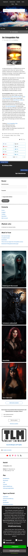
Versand (5, 484)
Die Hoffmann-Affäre (16, 96)
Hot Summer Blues (5, 236)
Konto (23, 1)
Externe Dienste (10, 542)
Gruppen (3, 212)
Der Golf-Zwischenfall (11, 106)
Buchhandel (6, 502)
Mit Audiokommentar (8, 414)
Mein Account (4, 218)
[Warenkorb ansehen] (26, 28)
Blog (16, 4)
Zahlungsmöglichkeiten (8, 488)
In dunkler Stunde (5, 237)
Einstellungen (10, 523)
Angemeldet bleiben (7, 196)
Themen (22, 133)
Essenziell (8, 540)
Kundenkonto (6, 478)
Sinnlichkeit (4, 239)
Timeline (3, 214)
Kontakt (18, 1)
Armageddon (7, 135)
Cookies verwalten (7, 450)
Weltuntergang (5, 137)
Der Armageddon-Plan (12, 123)
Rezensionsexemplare (8, 504)
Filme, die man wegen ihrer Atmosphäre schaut (12, 241)
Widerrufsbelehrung (7, 486)
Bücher (5, 133)
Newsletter (3, 216)
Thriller (18, 135)
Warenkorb (5, 480)
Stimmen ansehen (14, 423)
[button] (8, 144)
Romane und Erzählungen (13, 133)
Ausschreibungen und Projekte (14, 444)
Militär (11, 135)
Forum (3, 210)
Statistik (20, 540)
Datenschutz (12, 1)
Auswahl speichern (14, 550)
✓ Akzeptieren (14, 546)
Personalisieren (14, 553)
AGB (4, 482)
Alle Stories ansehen (14, 402)
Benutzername (5, 184)
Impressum (5, 1)
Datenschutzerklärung (8, 498)
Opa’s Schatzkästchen (21, 173)
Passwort (3, 190)
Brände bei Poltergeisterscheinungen (9, 243)
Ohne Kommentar (8, 416)
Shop (12, 4)
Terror (15, 135)
